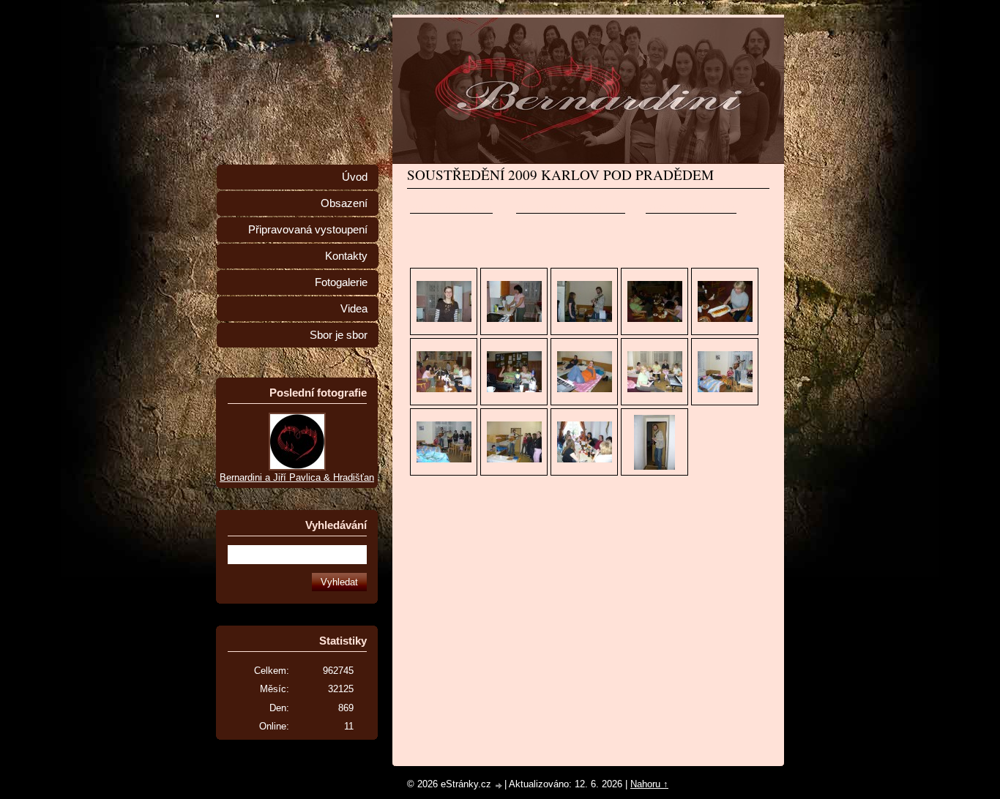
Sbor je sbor (338, 335)
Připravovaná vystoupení (307, 230)
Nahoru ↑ (649, 784)
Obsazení (344, 203)
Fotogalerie (341, 282)
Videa (353, 309)
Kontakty (346, 256)
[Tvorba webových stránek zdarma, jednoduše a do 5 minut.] (499, 785)
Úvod (354, 177)
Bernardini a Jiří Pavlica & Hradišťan (297, 477)
